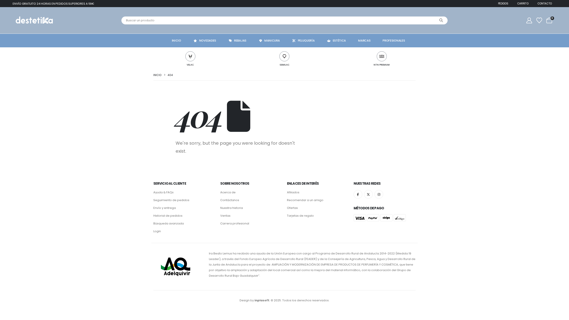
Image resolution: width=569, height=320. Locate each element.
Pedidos (503, 3)
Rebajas (240, 40)
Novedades (207, 40)
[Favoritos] (539, 20)
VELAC (190, 64)
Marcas (364, 40)
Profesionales (394, 40)
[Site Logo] (34, 20)
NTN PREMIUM (382, 64)
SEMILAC (284, 64)
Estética (339, 40)
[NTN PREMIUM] (382, 56)
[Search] (441, 20)
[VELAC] (190, 56)
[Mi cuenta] (529, 20)
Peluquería (306, 40)
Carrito (523, 3)
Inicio (176, 40)
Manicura (272, 40)
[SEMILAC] (284, 56)
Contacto (544, 3)
